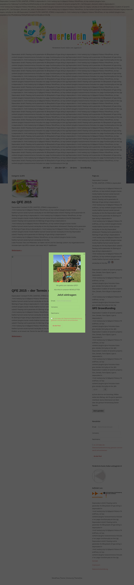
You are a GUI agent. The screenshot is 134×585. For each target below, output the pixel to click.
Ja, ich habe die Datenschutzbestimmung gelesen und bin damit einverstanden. (66, 319)
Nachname (55, 313)
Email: (53, 301)
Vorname (54, 307)
